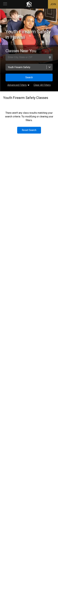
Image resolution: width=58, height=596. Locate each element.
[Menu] (5, 4)
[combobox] (29, 67)
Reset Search (29, 130)
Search (29, 77)
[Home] (29, 4)
